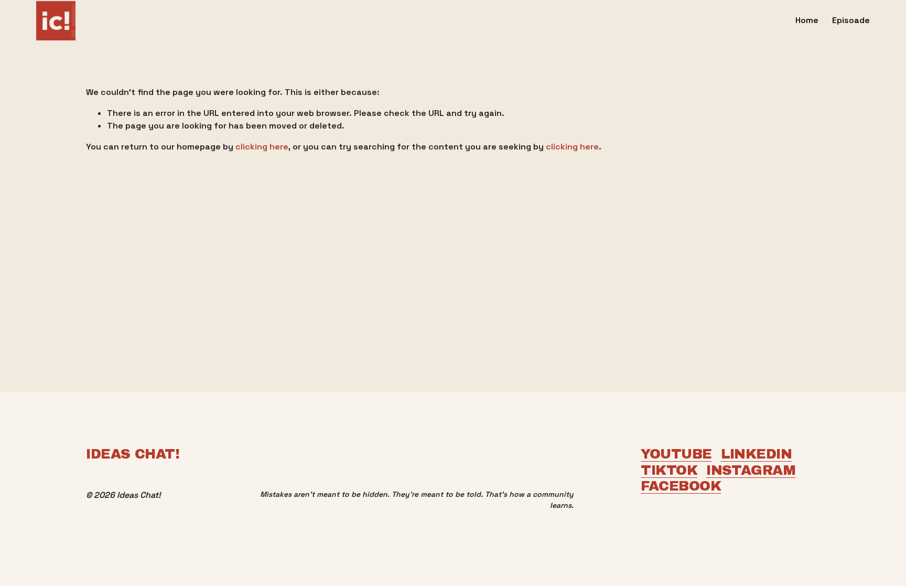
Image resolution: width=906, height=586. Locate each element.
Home (806, 20)
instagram (750, 470)
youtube (676, 453)
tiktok (669, 470)
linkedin (756, 453)
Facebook (681, 485)
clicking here (261, 146)
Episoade (851, 20)
